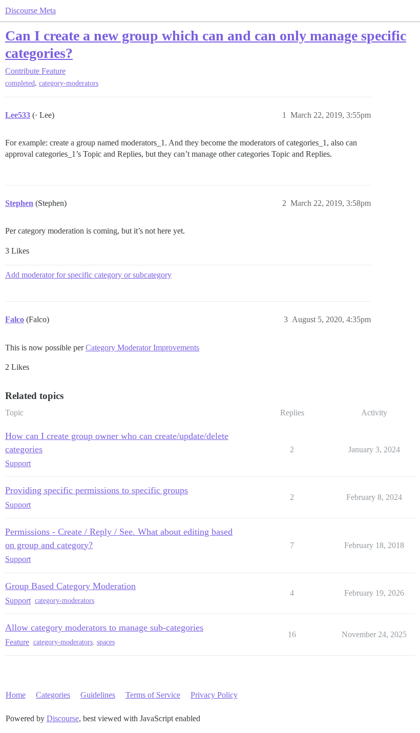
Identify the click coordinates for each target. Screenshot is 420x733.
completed (20, 83)
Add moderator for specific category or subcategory (88, 274)
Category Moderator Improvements (142, 347)
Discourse (63, 718)
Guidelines (97, 694)
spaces (106, 642)
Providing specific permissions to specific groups (96, 490)
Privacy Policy (214, 694)
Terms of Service (152, 694)
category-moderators (68, 83)
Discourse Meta (30, 10)
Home (16, 694)
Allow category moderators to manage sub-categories (104, 627)
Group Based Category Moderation (70, 586)
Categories (53, 694)
